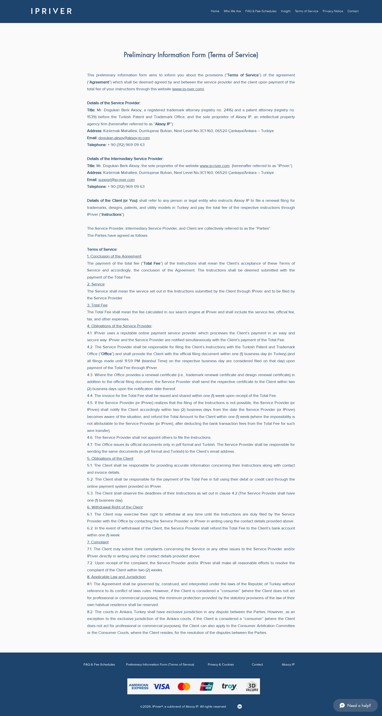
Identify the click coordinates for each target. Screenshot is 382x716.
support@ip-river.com (116, 179)
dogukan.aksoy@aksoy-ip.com (124, 138)
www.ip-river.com (188, 89)
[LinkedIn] (239, 706)
